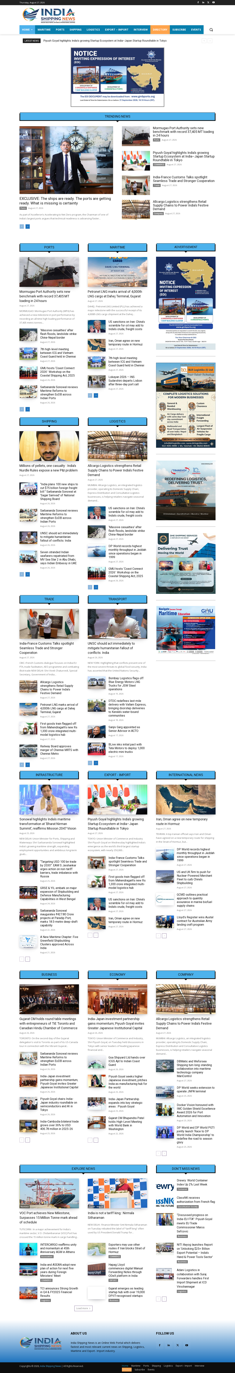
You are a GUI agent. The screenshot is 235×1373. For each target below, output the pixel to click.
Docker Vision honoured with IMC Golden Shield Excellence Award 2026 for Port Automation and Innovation (196, 1110)
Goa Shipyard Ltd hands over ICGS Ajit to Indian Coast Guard (127, 1061)
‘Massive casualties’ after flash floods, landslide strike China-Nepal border (58, 333)
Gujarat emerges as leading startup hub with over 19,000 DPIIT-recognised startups (127, 1292)
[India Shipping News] (48, 15)
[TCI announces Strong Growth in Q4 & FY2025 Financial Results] (28, 1293)
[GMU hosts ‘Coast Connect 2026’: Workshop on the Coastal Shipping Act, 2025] (28, 372)
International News (186, 775)
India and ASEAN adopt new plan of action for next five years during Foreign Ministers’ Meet (58, 1270)
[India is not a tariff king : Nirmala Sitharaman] (117, 1193)
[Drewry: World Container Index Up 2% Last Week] (165, 1184)
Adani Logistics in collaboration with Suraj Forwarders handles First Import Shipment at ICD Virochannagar (193, 1278)
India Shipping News (50, 1366)
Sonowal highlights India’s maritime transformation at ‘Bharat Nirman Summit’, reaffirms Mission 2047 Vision (47, 823)
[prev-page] (21, 226)
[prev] (204, 40)
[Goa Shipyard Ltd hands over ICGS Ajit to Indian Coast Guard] (97, 1062)
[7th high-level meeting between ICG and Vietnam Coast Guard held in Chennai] (28, 353)
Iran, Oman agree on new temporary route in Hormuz (126, 342)
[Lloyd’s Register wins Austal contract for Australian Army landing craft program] (165, 922)
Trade (157, 185)
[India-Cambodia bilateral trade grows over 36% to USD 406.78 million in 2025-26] (28, 1126)
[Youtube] (213, 3)
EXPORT (113, 1280)
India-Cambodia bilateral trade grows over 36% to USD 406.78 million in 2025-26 (59, 1125)
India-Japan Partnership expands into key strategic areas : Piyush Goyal (125, 1102)
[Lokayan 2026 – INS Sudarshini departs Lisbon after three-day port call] (97, 381)
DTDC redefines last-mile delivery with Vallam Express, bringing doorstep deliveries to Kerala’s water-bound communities (127, 708)
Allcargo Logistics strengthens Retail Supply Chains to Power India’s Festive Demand (181, 205)
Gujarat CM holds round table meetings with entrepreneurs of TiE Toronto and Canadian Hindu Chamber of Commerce (48, 1023)
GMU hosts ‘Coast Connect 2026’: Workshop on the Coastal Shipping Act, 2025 (57, 371)
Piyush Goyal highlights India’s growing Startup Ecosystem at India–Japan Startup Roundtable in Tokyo (105, 40)
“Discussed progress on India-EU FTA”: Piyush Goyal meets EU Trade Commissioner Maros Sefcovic (194, 1223)
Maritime (117, 247)
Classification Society (188, 1206)
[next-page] (27, 226)
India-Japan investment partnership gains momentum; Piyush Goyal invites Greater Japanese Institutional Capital (59, 1082)
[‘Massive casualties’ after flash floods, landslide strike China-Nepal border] (28, 334)
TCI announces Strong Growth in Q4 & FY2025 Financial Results (59, 1292)
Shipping (49, 421)
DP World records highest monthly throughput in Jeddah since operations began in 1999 (127, 551)
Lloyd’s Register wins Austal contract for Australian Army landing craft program (195, 921)
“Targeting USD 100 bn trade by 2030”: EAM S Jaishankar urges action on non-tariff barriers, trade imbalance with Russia (59, 869)
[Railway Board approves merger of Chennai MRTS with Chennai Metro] (28, 751)
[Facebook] (198, 3)
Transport (117, 599)
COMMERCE (159, 164)
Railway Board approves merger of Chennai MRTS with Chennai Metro (59, 750)
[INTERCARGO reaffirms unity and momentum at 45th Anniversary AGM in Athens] (28, 1249)
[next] (210, 40)
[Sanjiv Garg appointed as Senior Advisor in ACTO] (97, 731)
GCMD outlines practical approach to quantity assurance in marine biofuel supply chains (194, 900)
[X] (208, 3)
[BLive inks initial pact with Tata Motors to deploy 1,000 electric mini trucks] (97, 749)
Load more (82, 1308)
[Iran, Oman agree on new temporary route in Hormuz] (97, 345)
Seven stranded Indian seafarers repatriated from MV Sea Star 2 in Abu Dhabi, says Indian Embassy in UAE (58, 557)
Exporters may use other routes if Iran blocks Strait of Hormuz (127, 1248)
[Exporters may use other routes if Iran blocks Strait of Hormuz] (97, 1249)
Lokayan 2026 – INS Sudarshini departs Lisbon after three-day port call (125, 380)
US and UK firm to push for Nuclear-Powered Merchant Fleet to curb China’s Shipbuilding (194, 877)
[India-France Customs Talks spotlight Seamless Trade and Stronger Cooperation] (136, 185)
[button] (211, 29)
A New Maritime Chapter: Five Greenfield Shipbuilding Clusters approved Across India (59, 942)
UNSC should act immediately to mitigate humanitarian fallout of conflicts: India (59, 536)
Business (49, 974)
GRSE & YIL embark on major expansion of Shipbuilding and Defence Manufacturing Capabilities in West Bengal (59, 893)
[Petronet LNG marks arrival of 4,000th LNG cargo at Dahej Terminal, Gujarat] (117, 272)
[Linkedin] (203, 3)
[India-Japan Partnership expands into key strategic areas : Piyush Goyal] (97, 1103)
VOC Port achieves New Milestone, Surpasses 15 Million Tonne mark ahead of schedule (48, 1217)
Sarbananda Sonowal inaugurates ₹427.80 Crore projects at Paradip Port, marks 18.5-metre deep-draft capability (58, 918)
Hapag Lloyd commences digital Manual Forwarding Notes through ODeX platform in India (126, 1270)
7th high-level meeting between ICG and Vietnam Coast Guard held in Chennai (58, 352)
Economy (117, 974)
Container (182, 1189)
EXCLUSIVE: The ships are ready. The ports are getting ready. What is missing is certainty (65, 200)
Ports (23, 208)
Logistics (118, 421)
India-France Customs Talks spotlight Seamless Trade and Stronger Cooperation (184, 179)
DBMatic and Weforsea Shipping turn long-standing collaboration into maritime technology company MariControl (194, 1069)
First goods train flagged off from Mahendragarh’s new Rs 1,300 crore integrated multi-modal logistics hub (58, 729)
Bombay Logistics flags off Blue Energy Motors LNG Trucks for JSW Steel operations (126, 683)
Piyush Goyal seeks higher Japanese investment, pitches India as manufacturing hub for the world (128, 1082)
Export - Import (117, 775)
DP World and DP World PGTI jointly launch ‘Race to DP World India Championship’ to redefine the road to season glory (196, 1135)
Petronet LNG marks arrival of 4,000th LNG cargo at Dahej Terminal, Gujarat (59, 708)
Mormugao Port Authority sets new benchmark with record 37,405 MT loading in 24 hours (183, 131)
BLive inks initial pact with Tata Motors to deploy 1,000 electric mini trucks (127, 748)
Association (47, 1256)
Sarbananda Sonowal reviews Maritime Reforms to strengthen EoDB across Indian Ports (59, 392)
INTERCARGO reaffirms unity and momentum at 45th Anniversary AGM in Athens (58, 1248)
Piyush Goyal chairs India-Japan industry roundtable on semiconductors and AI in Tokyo (58, 1104)
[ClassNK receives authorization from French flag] (165, 1202)
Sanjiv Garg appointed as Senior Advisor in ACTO (124, 729)
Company (158, 213)
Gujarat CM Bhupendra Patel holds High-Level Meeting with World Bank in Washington (126, 1123)
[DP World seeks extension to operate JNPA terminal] (165, 1092)
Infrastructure (49, 775)
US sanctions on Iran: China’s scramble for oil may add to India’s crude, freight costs (127, 325)
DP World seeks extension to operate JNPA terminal (196, 1089)
